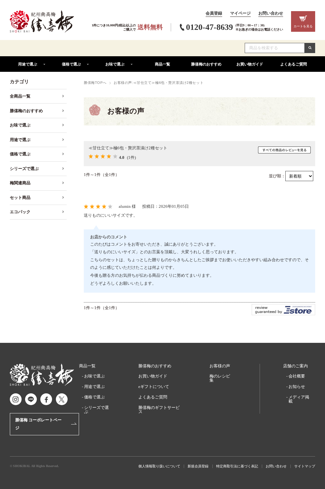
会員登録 (214, 13)
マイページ (240, 13)
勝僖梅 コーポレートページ (38, 424)
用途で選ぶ (94, 386)
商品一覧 (87, 366)
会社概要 (297, 376)
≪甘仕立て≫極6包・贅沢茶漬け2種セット (128, 148)
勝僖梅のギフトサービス (159, 409)
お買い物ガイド (152, 376)
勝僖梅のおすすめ (154, 366)
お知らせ (297, 386)
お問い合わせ (270, 13)
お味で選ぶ (94, 376)
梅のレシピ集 (219, 378)
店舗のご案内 (295, 366)
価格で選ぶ (94, 397)
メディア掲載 (299, 399)
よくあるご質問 (152, 397)
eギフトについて (153, 386)
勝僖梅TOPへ (95, 83)
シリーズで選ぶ (96, 409)
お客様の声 (219, 366)
